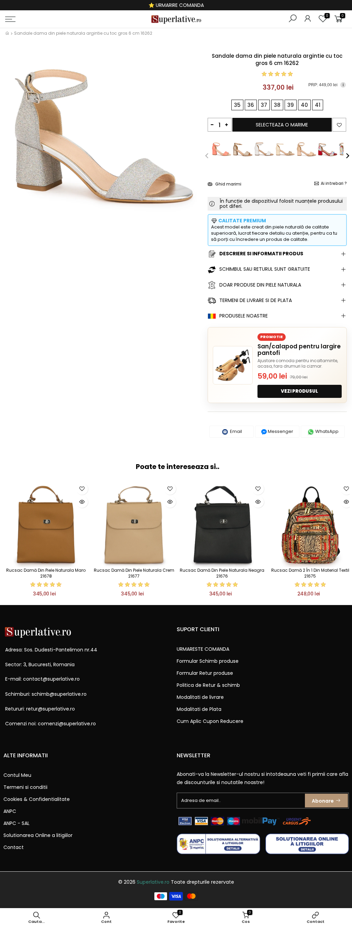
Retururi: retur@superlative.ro (40, 708)
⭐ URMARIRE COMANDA (176, 5)
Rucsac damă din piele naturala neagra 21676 (222, 573)
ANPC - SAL (16, 823)
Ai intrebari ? (334, 183)
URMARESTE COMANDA (203, 649)
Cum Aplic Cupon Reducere (210, 721)
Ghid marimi (227, 184)
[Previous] (210, 156)
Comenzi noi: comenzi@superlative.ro (50, 723)
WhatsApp (326, 431)
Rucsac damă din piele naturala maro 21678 (46, 573)
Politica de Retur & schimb (208, 685)
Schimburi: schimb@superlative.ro (46, 694)
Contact (13, 847)
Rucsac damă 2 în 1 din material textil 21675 (310, 573)
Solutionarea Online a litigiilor (38, 835)
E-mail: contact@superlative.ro (42, 678)
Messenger (280, 431)
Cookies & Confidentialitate (36, 799)
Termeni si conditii (25, 787)
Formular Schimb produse (208, 661)
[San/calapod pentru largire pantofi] (233, 365)
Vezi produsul (299, 391)
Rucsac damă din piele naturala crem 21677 (134, 573)
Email (235, 431)
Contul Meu (17, 775)
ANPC (9, 811)
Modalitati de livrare (200, 697)
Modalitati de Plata (199, 709)
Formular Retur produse (205, 673)
